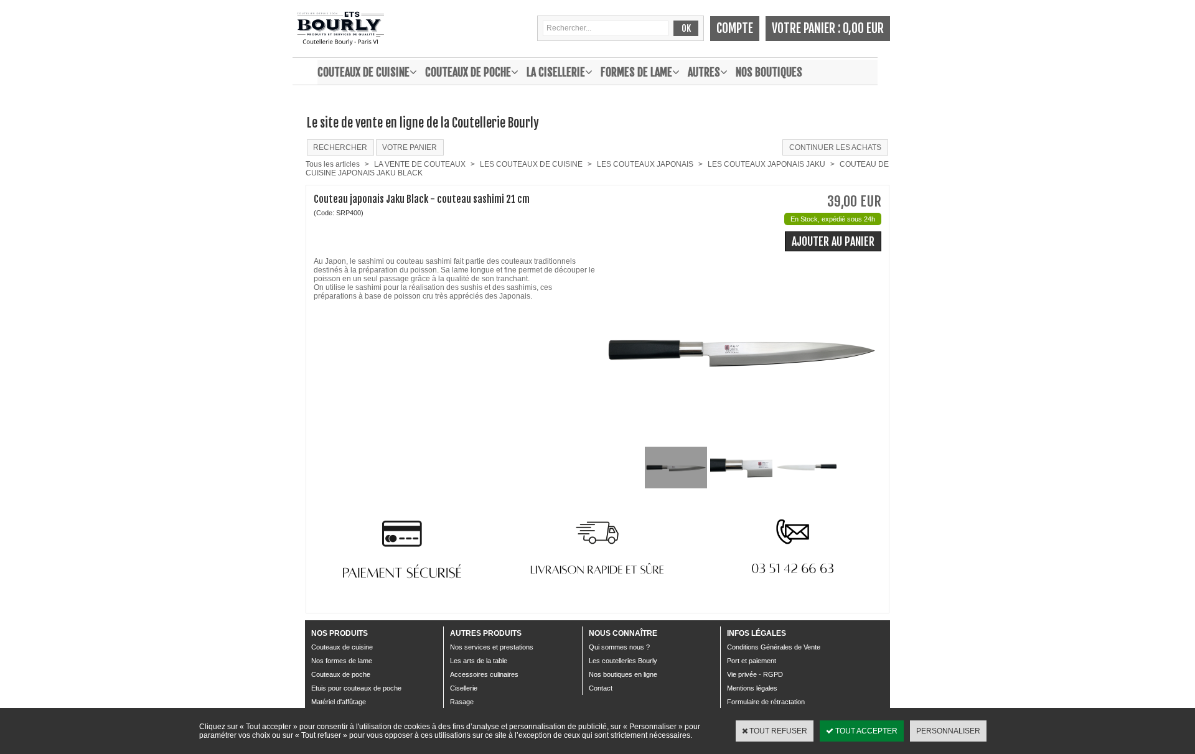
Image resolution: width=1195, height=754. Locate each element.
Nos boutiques (769, 72)
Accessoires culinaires (484, 674)
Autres (704, 72)
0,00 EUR (863, 28)
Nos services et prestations (491, 647)
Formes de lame (636, 72)
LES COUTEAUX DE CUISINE (531, 164)
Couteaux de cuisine (363, 72)
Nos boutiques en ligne (623, 674)
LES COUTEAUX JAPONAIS (645, 164)
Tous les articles (333, 164)
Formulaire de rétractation (766, 701)
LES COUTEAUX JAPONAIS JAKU (766, 164)
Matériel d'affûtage (338, 701)
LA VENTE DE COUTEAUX (420, 164)
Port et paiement (751, 660)
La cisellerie (556, 72)
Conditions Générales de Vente (773, 647)
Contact (600, 688)
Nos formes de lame (341, 660)
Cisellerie (463, 688)
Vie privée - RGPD (755, 674)
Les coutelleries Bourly (623, 660)
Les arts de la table (478, 660)
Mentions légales (752, 688)
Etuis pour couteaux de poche (356, 688)
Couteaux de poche (468, 72)
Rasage (462, 701)
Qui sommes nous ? (619, 647)
